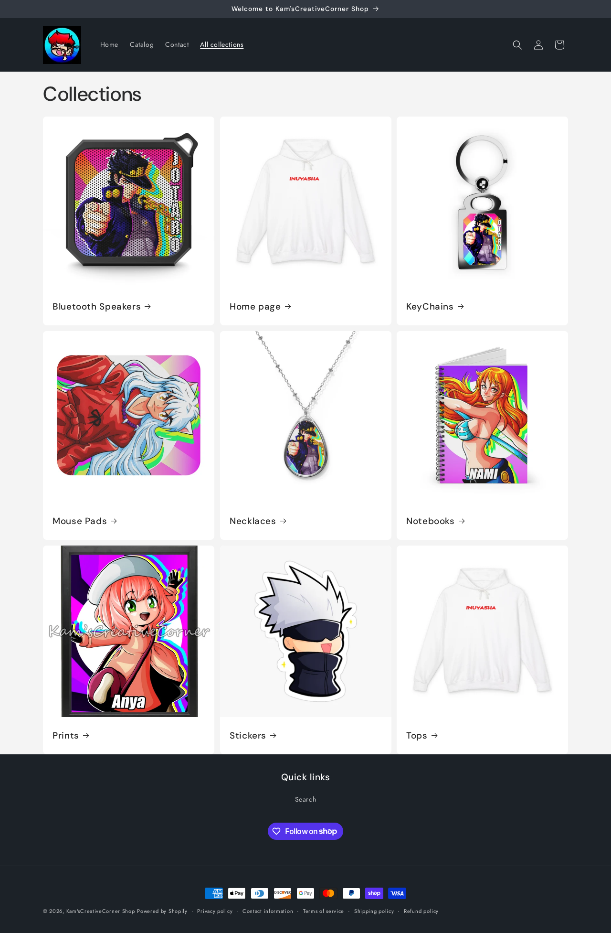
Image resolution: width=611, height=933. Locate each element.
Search (305, 799)
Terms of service (323, 910)
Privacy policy (214, 910)
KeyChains (430, 306)
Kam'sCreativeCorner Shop (100, 911)
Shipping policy (374, 910)
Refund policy (421, 910)
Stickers (248, 735)
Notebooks (430, 521)
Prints (66, 735)
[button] (517, 44)
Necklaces (253, 521)
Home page (255, 306)
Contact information (267, 910)
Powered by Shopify (162, 911)
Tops (417, 735)
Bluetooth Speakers (97, 306)
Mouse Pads (80, 521)
